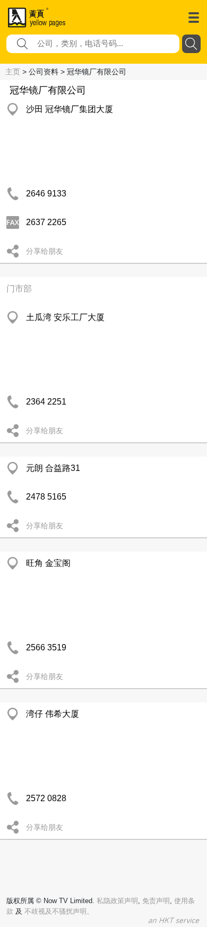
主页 (12, 71)
